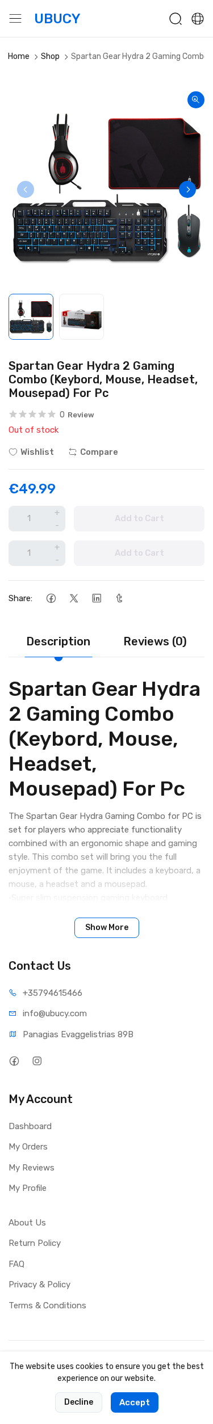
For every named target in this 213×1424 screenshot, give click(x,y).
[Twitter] (73, 599)
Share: (20, 598)
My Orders (28, 1147)
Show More (106, 927)
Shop (50, 56)
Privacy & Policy (39, 1284)
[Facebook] (51, 599)
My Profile (28, 1188)
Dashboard (30, 1126)
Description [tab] (58, 641)
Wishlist (37, 452)
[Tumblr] (119, 599)
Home (19, 56)
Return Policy (35, 1243)
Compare (99, 452)
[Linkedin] (96, 599)
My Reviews (32, 1168)
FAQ (16, 1264)
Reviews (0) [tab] (155, 641)
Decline (78, 1402)
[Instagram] (37, 1061)
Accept (134, 1402)
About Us (27, 1223)
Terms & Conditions (47, 1305)
